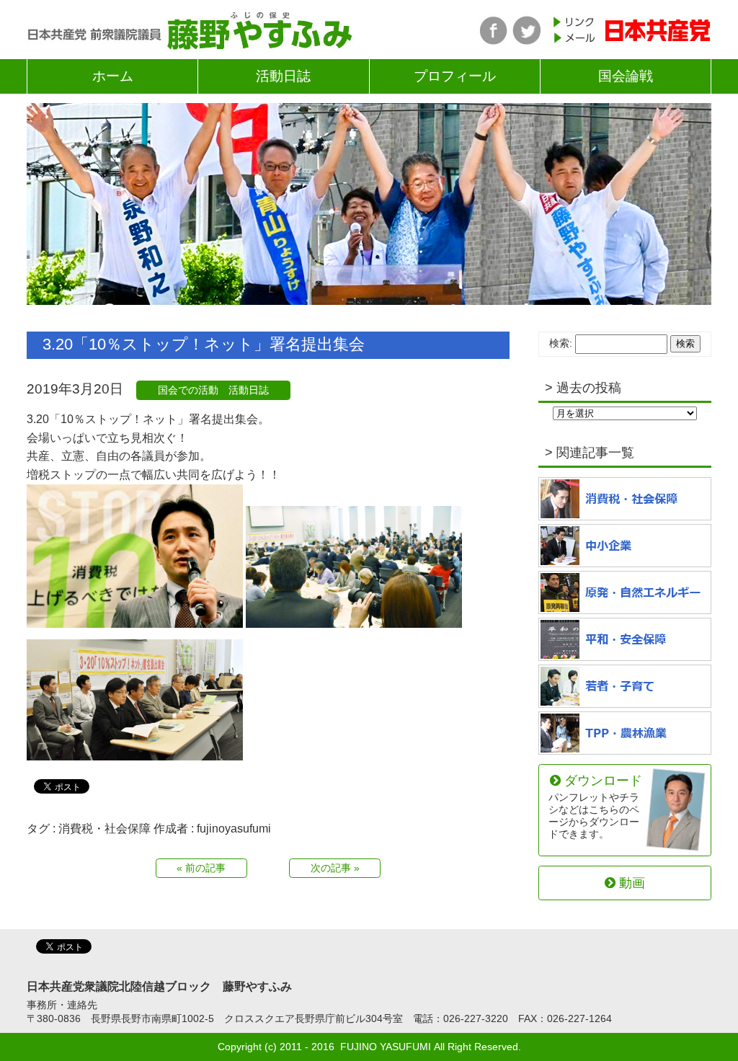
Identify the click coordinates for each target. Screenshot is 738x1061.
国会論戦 (625, 76)
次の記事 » (335, 868)
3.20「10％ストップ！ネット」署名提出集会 (204, 344)
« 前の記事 (201, 868)
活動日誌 (283, 76)
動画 (632, 883)
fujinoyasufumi (234, 828)
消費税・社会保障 (104, 828)
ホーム (112, 76)
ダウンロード (595, 806)
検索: (560, 343)
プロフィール (455, 76)
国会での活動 (188, 390)
